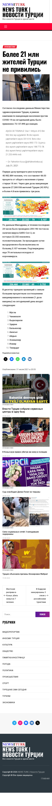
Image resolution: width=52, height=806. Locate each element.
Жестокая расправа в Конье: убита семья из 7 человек (12, 595)
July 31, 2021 (12, 165)
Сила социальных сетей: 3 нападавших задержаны (20, 533)
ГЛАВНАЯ (45, 778)
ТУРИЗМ (6, 696)
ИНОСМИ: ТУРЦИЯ (10, 638)
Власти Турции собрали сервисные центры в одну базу (22, 410)
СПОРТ (5, 683)
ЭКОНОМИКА (8, 702)
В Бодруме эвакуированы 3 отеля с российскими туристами (38, 595)
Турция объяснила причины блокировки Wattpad (25, 574)
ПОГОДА (6, 664)
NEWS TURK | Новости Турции (22, 12)
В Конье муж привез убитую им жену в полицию (24, 452)
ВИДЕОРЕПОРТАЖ (11, 632)
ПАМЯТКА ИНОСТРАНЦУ (13, 657)
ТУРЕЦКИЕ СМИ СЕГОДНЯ (14, 690)
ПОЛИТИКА (7, 670)
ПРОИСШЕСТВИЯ (9, 47)
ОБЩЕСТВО (7, 651)
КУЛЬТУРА (7, 645)
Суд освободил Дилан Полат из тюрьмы (21, 492)
